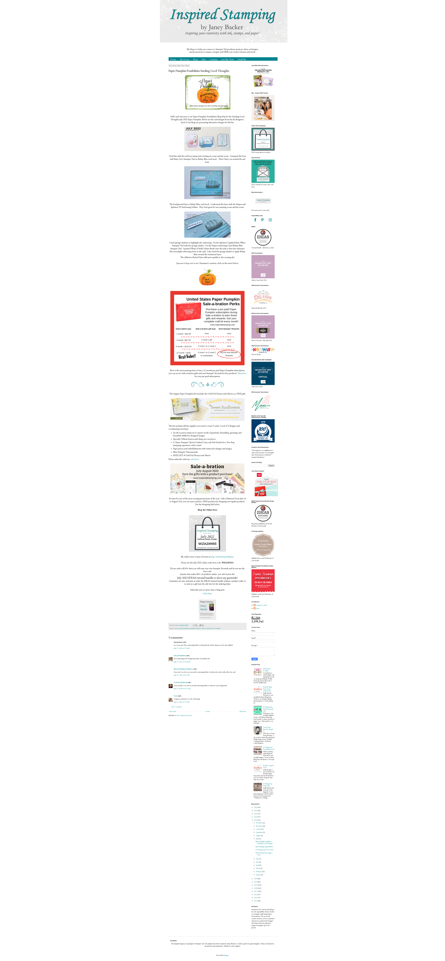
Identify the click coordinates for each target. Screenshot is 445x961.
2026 (256, 807)
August (258, 835)
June (257, 859)
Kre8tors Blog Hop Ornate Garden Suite (267, 689)
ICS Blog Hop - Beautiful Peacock (268, 748)
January (258, 875)
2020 (256, 882)
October (259, 829)
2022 (256, 820)
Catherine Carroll (261, 605)
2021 (256, 879)
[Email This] (194, 625)
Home (173, 59)
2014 (256, 901)
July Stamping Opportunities (264, 846)
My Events (184, 59)
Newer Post (172, 711)
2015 (256, 898)
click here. (195, 459)
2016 (256, 894)
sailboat (204, 628)
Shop (195, 59)
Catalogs (214, 59)
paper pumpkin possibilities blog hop (191, 628)
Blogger (226, 955)
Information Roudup (267, 670)
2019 (256, 885)
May (257, 862)
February (259, 871)
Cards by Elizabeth (180, 682)
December (259, 823)
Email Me (242, 59)
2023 (256, 817)
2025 (256, 810)
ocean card (177, 628)
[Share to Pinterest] (203, 625)
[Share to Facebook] (200, 625)
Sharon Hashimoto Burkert (183, 669)
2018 (256, 888)
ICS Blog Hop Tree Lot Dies (264, 850)
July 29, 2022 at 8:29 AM (182, 675)
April (257, 865)
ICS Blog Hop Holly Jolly (267, 785)
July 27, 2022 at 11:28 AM (182, 662)
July (257, 839)
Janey (257, 608)
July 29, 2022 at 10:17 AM (182, 688)
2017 (256, 891)
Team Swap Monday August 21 (268, 729)
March (258, 868)
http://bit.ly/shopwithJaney (222, 556)
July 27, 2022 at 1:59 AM (182, 648)
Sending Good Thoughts (213, 628)
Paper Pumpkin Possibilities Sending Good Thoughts (264, 842)
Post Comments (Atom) (184, 715)
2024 (256, 814)
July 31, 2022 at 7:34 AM (182, 702)
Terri (175, 696)
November (259, 826)
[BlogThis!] (196, 625)
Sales (204, 59)
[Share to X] (198, 625)
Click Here (207, 593)
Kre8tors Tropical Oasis (268, 766)
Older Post (242, 711)
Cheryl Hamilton (180, 655)
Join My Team (227, 59)
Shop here (242, 373)
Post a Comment (176, 707)
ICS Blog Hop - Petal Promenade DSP (268, 709)
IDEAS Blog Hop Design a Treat (264, 854)
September (259, 832)
